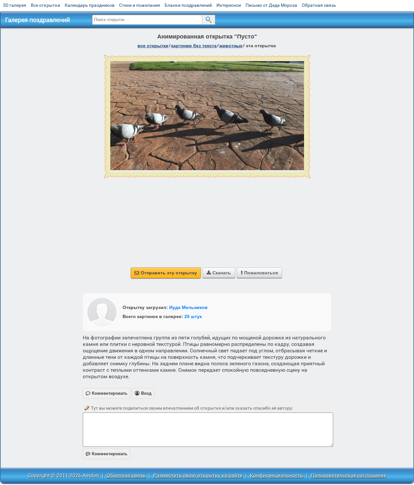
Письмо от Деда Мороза (271, 5)
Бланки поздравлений (188, 5)
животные (231, 45)
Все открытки (45, 5)
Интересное (228, 5)
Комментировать (106, 453)
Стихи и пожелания (139, 5)
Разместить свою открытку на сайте (197, 475)
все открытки (153, 45)
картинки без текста (194, 45)
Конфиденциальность (276, 475)
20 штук (193, 316)
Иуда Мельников (188, 307)
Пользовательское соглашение (348, 475)
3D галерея (14, 5)
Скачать (219, 272)
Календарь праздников (89, 5)
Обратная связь (319, 5)
